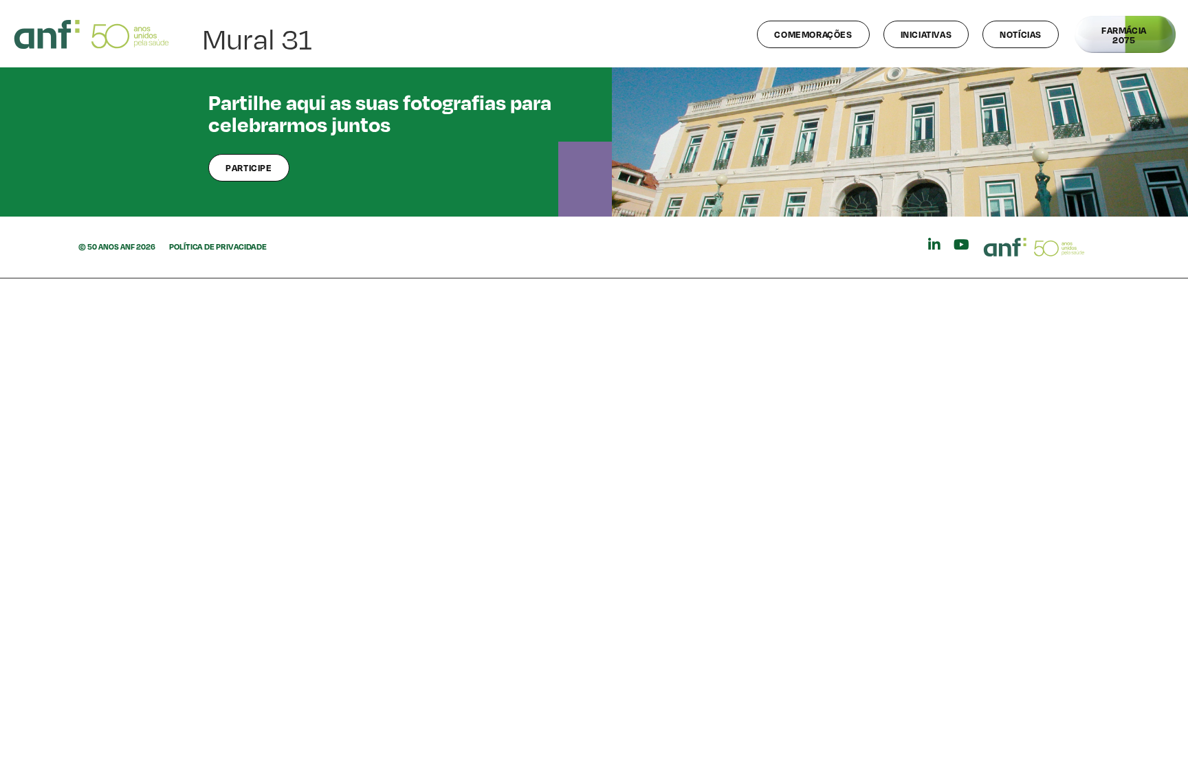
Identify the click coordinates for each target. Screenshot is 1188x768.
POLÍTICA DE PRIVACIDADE (218, 246)
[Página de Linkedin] (934, 245)
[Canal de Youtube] (962, 245)
